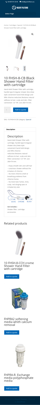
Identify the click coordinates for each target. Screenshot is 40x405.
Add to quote (20, 109)
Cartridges (12, 25)
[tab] (20, 129)
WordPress (21, 402)
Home (6, 25)
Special (19, 25)
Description (10, 129)
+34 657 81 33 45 (12, 2)
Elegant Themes (21, 399)
